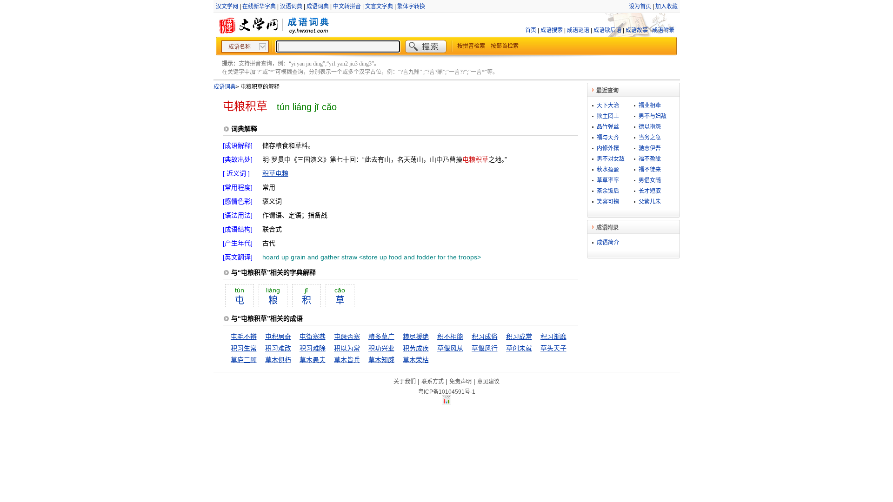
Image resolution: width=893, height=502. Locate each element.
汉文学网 (227, 6)
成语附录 (663, 30)
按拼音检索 (471, 46)
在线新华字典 (259, 6)
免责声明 (460, 381)
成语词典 (318, 6)
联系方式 (432, 381)
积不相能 (450, 336)
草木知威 (381, 359)
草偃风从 (450, 348)
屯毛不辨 (244, 336)
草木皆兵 (347, 359)
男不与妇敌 (652, 116)
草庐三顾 (244, 359)
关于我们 (404, 381)
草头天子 (553, 348)
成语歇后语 (607, 30)
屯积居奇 (278, 336)
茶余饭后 (608, 191)
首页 (530, 30)
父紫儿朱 (650, 201)
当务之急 (650, 137)
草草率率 (608, 180)
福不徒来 (650, 169)
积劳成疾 (416, 348)
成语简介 (608, 242)
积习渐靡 (553, 336)
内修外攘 (608, 148)
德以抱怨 (650, 127)
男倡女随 (650, 180)
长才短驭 (650, 191)
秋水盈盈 (608, 169)
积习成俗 (485, 336)
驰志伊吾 (650, 148)
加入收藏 (666, 6)
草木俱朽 (278, 359)
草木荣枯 (416, 359)
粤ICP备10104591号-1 (446, 392)
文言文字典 (379, 6)
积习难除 (313, 348)
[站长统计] (446, 402)
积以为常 (347, 348)
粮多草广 (381, 336)
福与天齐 (608, 137)
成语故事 (637, 30)
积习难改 (278, 348)
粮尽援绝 (416, 336)
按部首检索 (505, 46)
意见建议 (488, 381)
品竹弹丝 (608, 127)
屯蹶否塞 (347, 336)
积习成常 (519, 336)
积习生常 (244, 348)
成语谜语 (578, 30)
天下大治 (608, 105)
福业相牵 (650, 105)
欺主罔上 (608, 116)
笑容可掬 (608, 201)
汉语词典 (291, 6)
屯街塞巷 (313, 336)
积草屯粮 (275, 173)
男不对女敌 (611, 159)
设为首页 (640, 6)
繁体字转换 (411, 6)
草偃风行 (485, 348)
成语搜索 (551, 30)
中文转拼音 (347, 6)
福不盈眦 (650, 159)
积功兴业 (381, 348)
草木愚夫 (313, 359)
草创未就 (519, 348)
